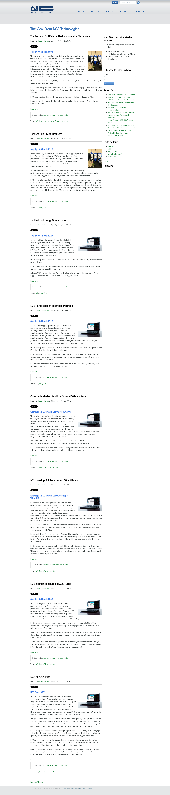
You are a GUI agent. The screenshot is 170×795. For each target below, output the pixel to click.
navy (61, 121)
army (50, 121)
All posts (40, 782)
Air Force (56, 121)
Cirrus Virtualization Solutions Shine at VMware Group (58, 396)
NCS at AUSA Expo (40, 676)
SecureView (43, 468)
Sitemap (89, 788)
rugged (113, 151)
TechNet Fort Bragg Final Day (46, 133)
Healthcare (43, 121)
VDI (37, 121)
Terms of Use (83, 788)
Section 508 (65, 788)
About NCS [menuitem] (79, 11)
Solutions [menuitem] (95, 11)
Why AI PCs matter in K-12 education (121, 95)
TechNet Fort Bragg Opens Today (48, 220)
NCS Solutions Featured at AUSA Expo (50, 583)
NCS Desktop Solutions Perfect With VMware (54, 480)
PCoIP (112, 157)
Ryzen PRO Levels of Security (119, 97)
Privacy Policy (74, 788)
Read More (34, 109)
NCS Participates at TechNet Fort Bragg (51, 305)
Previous (33, 782)
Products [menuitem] (110, 11)
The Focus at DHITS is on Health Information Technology (60, 36)
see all (106, 161)
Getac (66, 121)
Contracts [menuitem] (140, 11)
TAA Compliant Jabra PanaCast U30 (121, 100)
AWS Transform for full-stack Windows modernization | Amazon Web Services (121, 115)
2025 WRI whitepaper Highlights (120, 130)
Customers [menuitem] (125, 11)
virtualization (115, 154)
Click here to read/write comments (55, 115)
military (113, 146)
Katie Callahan (43, 41)
